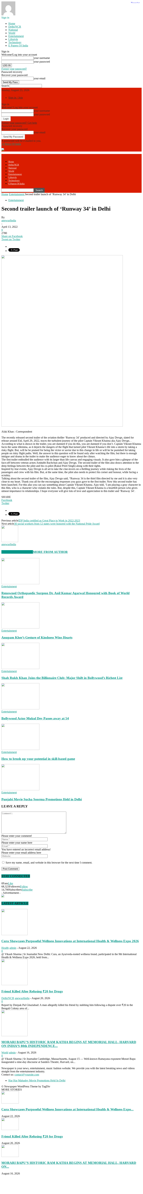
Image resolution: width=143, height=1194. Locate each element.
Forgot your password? (14, 68)
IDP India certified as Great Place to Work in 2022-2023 (49, 520)
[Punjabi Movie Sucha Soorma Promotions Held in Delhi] (20, 789)
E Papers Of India (18, 45)
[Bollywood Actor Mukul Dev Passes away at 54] (20, 708)
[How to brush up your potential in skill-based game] (20, 748)
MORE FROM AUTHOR (50, 552)
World (11, 32)
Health (5, 947)
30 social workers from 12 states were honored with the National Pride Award (57, 523)
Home (11, 23)
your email (39, 78)
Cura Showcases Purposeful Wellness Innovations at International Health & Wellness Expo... (67, 1109)
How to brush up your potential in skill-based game (38, 759)
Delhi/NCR (14, 26)
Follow (24, 886)
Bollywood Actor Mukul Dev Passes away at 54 (35, 718)
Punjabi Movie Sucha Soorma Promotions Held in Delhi (41, 799)
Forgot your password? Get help (19, 122)
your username (42, 57)
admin (12, 947)
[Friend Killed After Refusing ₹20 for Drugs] (14, 984)
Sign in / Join (15, 97)
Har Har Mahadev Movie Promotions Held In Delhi (36, 1080)
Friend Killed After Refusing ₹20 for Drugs (32, 991)
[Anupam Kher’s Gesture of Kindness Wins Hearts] (20, 627)
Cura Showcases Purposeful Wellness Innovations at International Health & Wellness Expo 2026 (70, 941)
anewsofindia (8, 220)
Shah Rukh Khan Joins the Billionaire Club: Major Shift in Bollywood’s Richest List (61, 678)
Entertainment (16, 36)
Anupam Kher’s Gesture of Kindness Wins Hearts (36, 637)
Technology (14, 42)
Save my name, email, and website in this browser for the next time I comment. (49, 862)
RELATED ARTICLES (17, 552)
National (13, 29)
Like (10, 883)
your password (42, 61)
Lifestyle (13, 39)
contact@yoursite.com (26, 1074)
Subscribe (27, 889)
